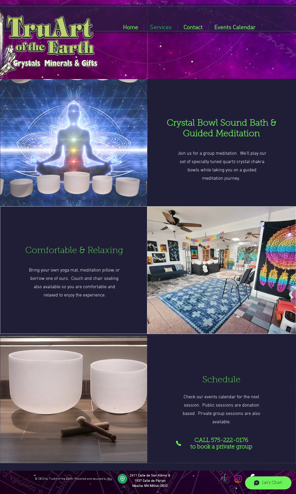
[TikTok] (224, 479)
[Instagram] (238, 479)
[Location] (122, 479)
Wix (109, 479)
